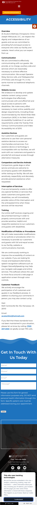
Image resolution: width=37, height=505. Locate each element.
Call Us (10, 503)
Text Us (28, 503)
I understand (18, 499)
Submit (3, 411)
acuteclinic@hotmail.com (13, 316)
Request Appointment (11, 12)
